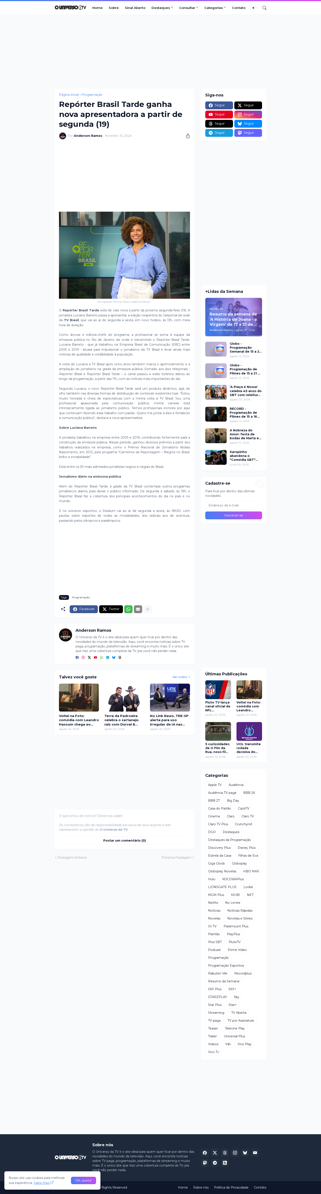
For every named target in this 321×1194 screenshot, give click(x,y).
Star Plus (215, 1005)
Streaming (216, 1013)
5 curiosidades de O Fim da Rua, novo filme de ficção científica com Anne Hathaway (218, 748)
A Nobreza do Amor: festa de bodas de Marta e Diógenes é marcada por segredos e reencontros (244, 434)
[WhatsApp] (128, 609)
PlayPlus (233, 934)
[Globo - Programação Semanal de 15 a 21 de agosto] (216, 349)
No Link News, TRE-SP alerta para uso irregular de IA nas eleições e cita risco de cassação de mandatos (169, 720)
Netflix (213, 903)
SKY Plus (214, 989)
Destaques (161, 8)
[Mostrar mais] (147, 609)
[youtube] (95, 657)
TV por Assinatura (241, 1020)
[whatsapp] (101, 657)
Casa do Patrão (219, 808)
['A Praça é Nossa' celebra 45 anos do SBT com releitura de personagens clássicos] (216, 392)
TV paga (214, 1020)
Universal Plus (234, 1036)
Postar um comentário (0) (124, 840)
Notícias (214, 911)
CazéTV (243, 808)
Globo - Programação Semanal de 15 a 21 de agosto (245, 348)
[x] (215, 1153)
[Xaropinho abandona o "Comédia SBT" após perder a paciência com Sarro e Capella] (216, 457)
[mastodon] (205, 1163)
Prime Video (237, 950)
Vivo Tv (213, 1052)
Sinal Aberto (135, 8)
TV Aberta (238, 1013)
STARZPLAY (217, 997)
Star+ (233, 1005)
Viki (228, 1044)
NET (250, 895)
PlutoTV (235, 942)
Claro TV (248, 816)
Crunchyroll (243, 824)
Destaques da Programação (229, 840)
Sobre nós (201, 1187)
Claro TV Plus (218, 824)
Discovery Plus (219, 848)
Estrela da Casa (219, 856)
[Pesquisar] (262, 8)
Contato (238, 8)
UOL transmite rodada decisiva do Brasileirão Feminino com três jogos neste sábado (248, 748)
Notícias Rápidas (239, 911)
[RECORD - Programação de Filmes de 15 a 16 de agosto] (216, 414)
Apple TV (215, 785)
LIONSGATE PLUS (222, 887)
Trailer (212, 1036)
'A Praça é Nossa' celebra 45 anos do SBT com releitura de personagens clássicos (246, 391)
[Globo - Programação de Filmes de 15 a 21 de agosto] (216, 370)
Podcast (214, 950)
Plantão (214, 934)
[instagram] (83, 657)
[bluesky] (113, 657)
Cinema (214, 816)
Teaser (213, 1028)
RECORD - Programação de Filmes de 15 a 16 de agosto (243, 413)
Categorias (213, 8)
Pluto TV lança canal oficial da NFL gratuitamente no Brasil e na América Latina (217, 706)
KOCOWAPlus (233, 879)
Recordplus (243, 973)
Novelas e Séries (239, 918)
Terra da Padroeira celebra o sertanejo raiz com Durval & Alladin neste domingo (124, 720)
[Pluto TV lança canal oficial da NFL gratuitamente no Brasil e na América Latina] (218, 689)
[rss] (225, 1163)
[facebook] (77, 657)
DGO (212, 832)
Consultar (187, 8)
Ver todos (180, 677)
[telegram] (107, 657)
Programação (92, 94)
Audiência (236, 785)
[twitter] (89, 657)
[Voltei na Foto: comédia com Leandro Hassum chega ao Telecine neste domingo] (79, 698)
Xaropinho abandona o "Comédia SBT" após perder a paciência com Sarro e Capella (242, 456)
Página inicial (69, 94)
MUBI (235, 895)
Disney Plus (246, 848)
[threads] (119, 657)
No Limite (232, 903)
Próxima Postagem (177, 857)
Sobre (114, 8)
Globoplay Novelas (222, 871)
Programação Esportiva (226, 966)
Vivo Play (245, 1044)
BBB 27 (214, 801)
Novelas (214, 918)
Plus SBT (215, 942)
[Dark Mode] (255, 8)
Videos (213, 1044)
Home (97, 8)
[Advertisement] (160, 51)
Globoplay (239, 863)
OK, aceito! (83, 1180)
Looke (248, 887)
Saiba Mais (42, 1183)
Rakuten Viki (217, 973)
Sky (236, 997)
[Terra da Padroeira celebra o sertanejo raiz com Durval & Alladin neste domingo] (124, 698)
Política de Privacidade (231, 1187)
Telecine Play (235, 1028)
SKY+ (232, 989)
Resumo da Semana (223, 981)
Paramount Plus (236, 926)
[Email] (138, 609)
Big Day (233, 801)
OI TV (212, 926)
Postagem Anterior (72, 857)
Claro (231, 816)
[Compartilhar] (186, 136)
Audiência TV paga (222, 793)
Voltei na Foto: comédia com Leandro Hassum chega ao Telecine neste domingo (79, 720)
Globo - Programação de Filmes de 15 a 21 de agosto (246, 369)
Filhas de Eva (248, 856)
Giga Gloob (216, 863)
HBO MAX (251, 871)
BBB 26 (249, 793)
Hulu (211, 879)
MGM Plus (216, 895)
